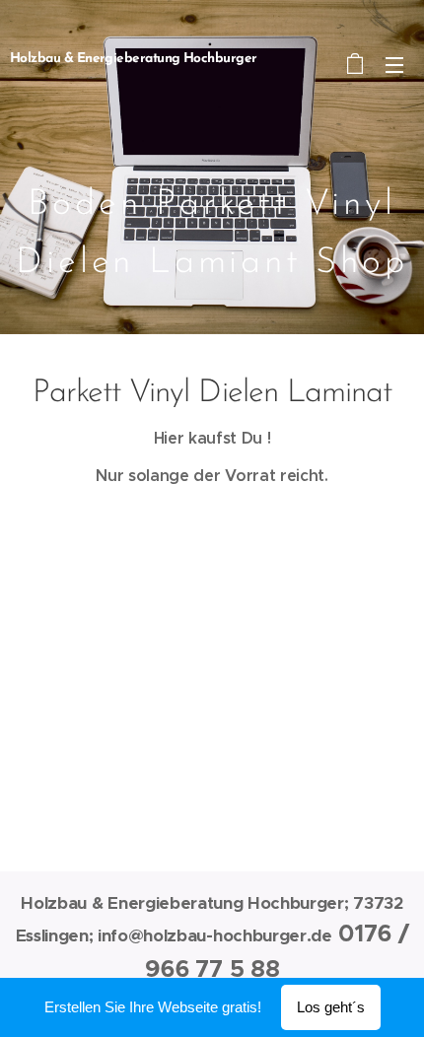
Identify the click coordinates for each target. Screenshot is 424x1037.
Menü (394, 64)
